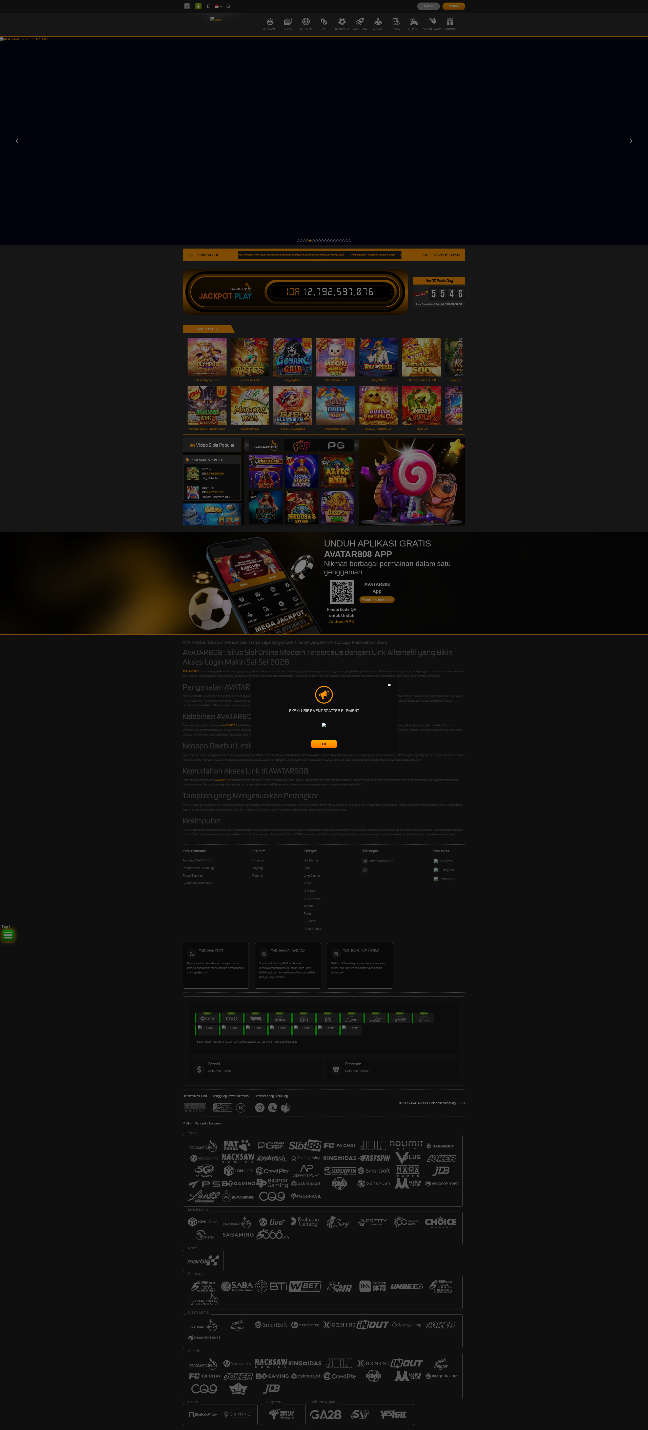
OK (324, 744)
